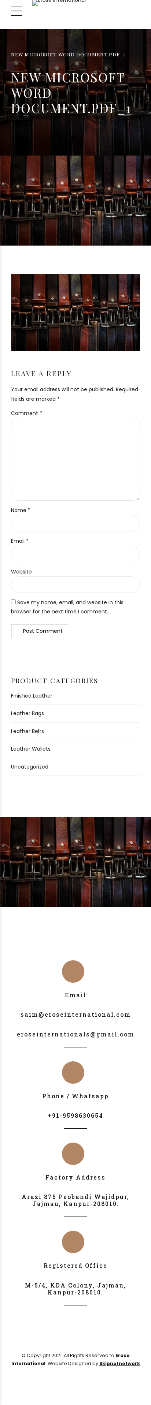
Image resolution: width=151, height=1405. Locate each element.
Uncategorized (29, 766)
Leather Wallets (31, 748)
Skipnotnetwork (119, 1363)
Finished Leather (31, 695)
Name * (20, 510)
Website (21, 571)
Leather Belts (27, 731)
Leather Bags (27, 713)
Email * (20, 541)
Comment (26, 413)
